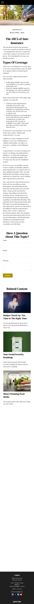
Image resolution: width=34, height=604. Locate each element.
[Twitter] (15, 594)
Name (5, 240)
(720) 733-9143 (18, 578)
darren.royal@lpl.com (17, 592)
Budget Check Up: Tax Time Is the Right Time (15, 317)
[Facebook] (13, 594)
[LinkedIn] (18, 594)
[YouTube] (21, 594)
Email (5, 250)
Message (6, 261)
